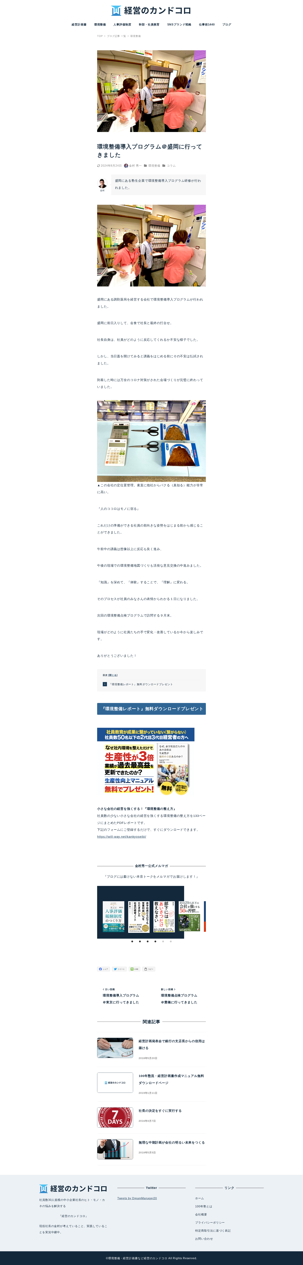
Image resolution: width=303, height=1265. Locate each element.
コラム (171, 165)
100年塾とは (203, 1206)
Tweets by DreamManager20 (137, 1198)
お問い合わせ (204, 1238)
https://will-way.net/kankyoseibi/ (121, 836)
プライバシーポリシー (210, 1222)
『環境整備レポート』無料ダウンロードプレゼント (141, 684)
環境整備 (154, 165)
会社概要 (201, 1214)
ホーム (199, 1198)
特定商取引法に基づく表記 (213, 1230)
